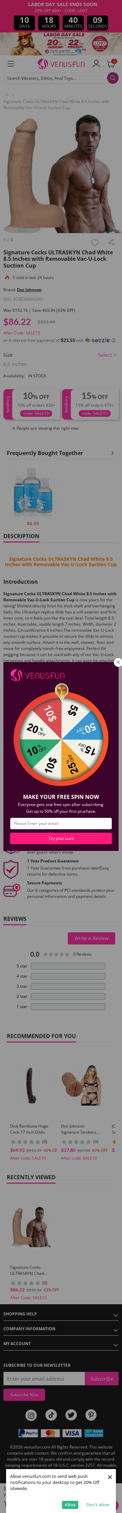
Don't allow (97, 1505)
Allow (70, 1505)
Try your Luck (61, 838)
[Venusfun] (37, 675)
